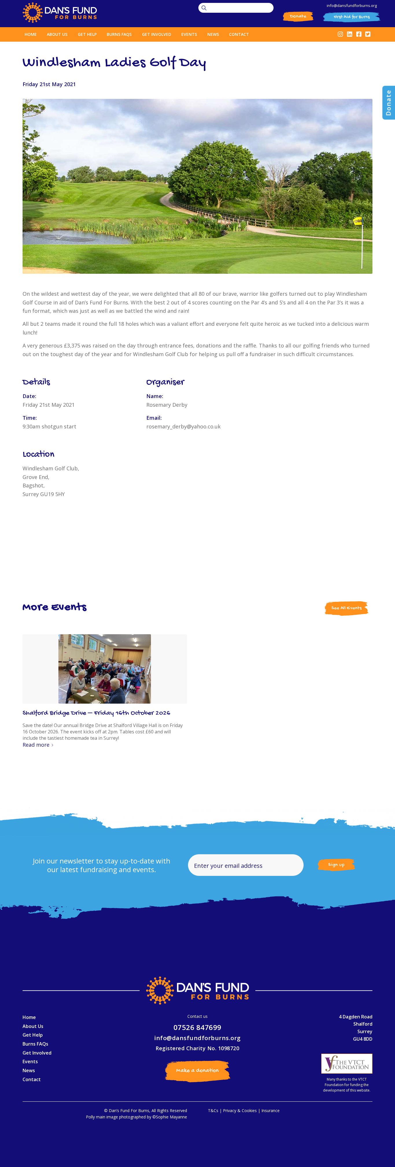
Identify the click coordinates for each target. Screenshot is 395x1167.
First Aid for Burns (352, 17)
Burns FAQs (35, 1044)
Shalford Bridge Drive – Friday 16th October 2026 (96, 713)
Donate (298, 16)
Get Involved (37, 1053)
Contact (32, 1079)
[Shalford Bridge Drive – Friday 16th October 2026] (105, 669)
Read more (36, 744)
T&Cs (213, 1110)
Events (30, 1061)
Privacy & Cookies (240, 1110)
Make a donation (197, 1071)
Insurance (270, 1110)
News (29, 1070)
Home (29, 1017)
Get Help (33, 1035)
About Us (33, 1026)
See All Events (346, 608)
